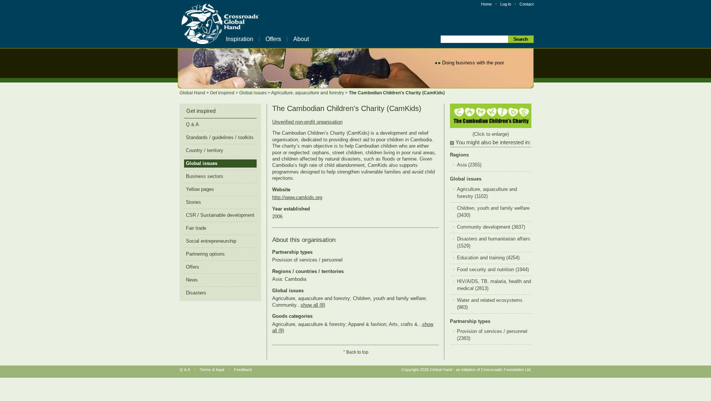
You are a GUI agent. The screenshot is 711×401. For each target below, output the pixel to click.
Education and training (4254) (488, 257)
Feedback (243, 369)
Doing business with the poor (473, 62)
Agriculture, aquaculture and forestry (308, 92)
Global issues (253, 92)
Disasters (196, 293)
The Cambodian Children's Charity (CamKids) (397, 92)
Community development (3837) (491, 227)
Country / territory (204, 150)
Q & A (192, 124)
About (301, 39)
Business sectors (204, 176)
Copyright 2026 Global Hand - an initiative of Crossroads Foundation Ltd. (466, 369)
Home (486, 4)
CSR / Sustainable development (220, 215)
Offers (273, 39)
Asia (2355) (469, 165)
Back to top (357, 352)
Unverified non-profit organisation (307, 122)
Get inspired (223, 92)
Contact (527, 4)
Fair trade (196, 228)
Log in (505, 4)
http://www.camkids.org (297, 197)
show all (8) (313, 305)
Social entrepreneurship (211, 241)
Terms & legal (212, 369)
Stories (193, 202)
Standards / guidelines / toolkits (220, 137)
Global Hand (193, 92)
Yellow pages (200, 189)
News (192, 280)
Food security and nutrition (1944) (493, 269)
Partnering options (205, 254)
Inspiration (239, 39)
